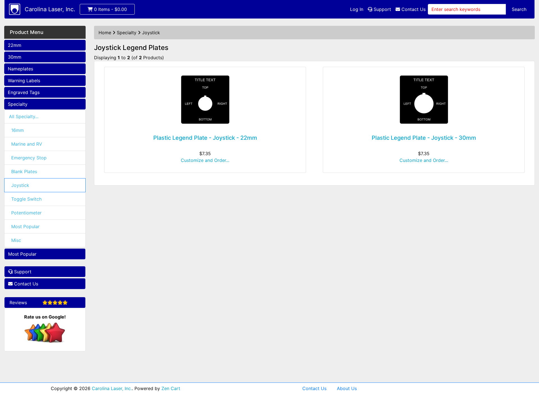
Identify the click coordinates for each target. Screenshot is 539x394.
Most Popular (25, 226)
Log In (356, 9)
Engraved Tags (24, 92)
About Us (347, 388)
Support (381, 9)
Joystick (20, 185)
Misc (16, 240)
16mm (17, 130)
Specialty (18, 104)
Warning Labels (24, 80)
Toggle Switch (26, 199)
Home (105, 32)
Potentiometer (26, 213)
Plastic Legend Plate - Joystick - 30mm (424, 137)
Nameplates (20, 69)
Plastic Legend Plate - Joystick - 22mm (205, 137)
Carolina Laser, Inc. (50, 9)
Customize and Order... (205, 160)
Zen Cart (170, 388)
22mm (14, 45)
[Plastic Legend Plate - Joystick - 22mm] (205, 100)
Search (519, 9)
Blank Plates (24, 171)
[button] (529, 366)
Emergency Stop (29, 158)
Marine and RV (26, 144)
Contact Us (413, 9)
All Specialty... (23, 116)
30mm (14, 57)
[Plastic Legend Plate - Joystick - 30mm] (424, 100)
